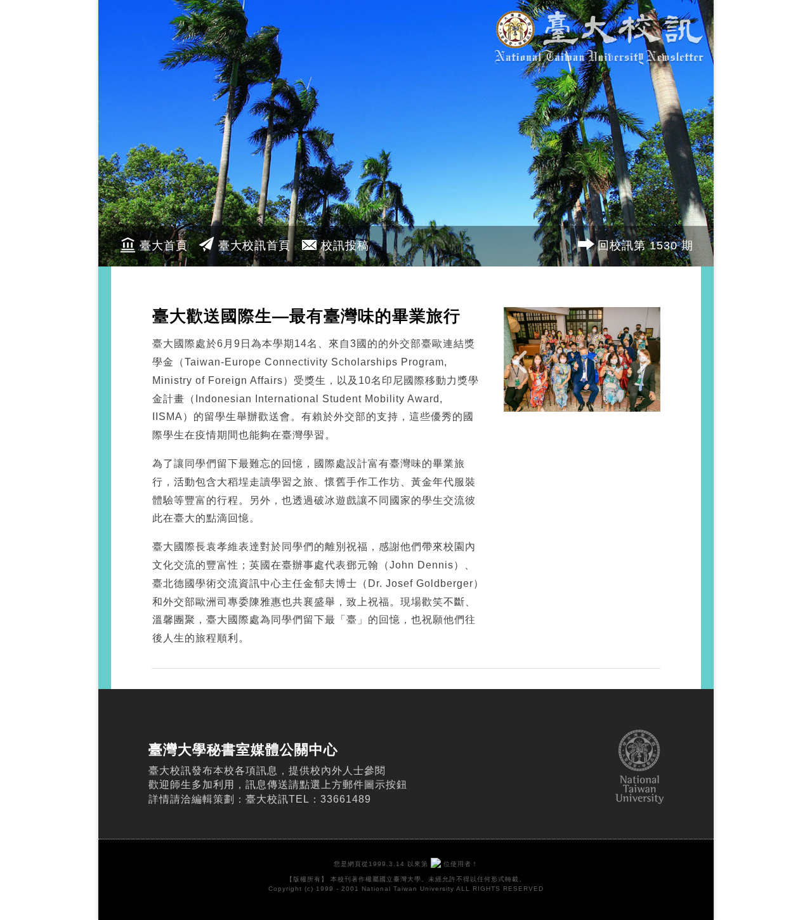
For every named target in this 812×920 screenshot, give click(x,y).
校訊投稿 (345, 245)
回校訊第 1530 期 (645, 245)
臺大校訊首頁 (254, 245)
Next (640, 369)
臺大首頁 (164, 245)
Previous (523, 369)
